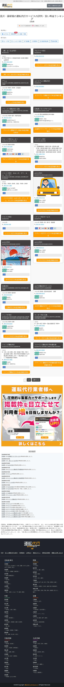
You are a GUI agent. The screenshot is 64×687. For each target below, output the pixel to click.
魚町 (46, 618)
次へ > (36, 380)
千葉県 (35, 580)
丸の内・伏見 (14, 634)
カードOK (6, 41)
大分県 (35, 658)
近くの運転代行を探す (11, 553)
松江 (7, 647)
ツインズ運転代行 (8, 345)
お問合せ (28, 553)
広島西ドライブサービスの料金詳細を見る (48, 130)
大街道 (7, 672)
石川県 (6, 608)
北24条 (13, 565)
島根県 (6, 646)
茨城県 (35, 564)
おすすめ (6, 34)
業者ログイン (37, 553)
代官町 (10, 647)
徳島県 (6, 662)
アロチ (39, 626)
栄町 (55, 582)
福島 (20, 592)
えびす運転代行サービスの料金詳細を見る (48, 307)
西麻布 (36, 586)
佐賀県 (35, 646)
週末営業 (54, 41)
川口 (39, 578)
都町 (35, 660)
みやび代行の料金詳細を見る (48, 210)
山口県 (6, 658)
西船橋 (36, 582)
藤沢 (34, 592)
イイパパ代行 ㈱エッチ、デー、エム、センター (14, 174)
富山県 (6, 604)
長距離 (27, 41)
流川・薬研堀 (13, 656)
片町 (7, 613)
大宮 (35, 578)
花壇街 (40, 586)
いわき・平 (15, 592)
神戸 (43, 618)
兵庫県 (35, 616)
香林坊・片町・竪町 (11, 609)
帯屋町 (7, 676)
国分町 (7, 579)
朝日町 (7, 643)
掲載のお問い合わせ (57, 553)
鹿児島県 (35, 666)
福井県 (6, 612)
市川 (45, 582)
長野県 (6, 620)
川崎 (42, 590)
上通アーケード (38, 656)
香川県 (6, 666)
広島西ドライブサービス (43, 109)
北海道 (6, 564)
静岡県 (6, 628)
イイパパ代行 (7, 217)
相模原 (51, 590)
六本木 (44, 586)
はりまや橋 (13, 676)
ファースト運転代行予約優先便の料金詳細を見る (48, 364)
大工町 (36, 565)
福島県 (6, 590)
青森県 (6, 569)
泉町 (43, 569)
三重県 (35, 599)
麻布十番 (49, 586)
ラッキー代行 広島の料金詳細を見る (48, 338)
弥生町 (11, 643)
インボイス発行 (17, 41)
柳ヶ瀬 (7, 626)
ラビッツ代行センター (10, 139)
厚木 (48, 590)
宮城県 (6, 578)
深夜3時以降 (44, 41)
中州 (39, 643)
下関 (7, 660)
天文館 (36, 668)
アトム (4, 81)
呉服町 (7, 630)
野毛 (35, 590)
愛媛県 (6, 671)
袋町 (16, 622)
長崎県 (35, 650)
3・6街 (17, 565)
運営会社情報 (46, 553)
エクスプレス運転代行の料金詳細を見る (48, 96)
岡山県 (6, 650)
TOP (2, 553)
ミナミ (39, 613)
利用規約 (21, 553)
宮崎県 (35, 662)
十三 (43, 613)
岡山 (7, 652)
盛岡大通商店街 (10, 575)
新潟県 (6, 599)
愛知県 (6, 632)
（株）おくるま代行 (9, 51)
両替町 (11, 630)
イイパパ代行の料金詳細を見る (16, 233)
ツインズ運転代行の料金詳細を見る (15, 372)
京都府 (35, 608)
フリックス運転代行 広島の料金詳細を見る (16, 131)
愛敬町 (36, 647)
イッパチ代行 (7, 315)
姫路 (40, 618)
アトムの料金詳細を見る (15, 102)
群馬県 (35, 572)
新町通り (16, 571)
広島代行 (5, 286)
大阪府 (35, 612)
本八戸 (7, 571)
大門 (5, 567)
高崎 (39, 574)
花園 (21, 565)
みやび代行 (38, 173)
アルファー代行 (39, 51)
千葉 (48, 582)
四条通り (36, 609)
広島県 (41, 9)
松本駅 (20, 622)
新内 (35, 626)
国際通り (40, 672)
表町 (13, 652)
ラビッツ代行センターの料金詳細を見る (16, 160)
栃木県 (35, 568)
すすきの (8, 565)
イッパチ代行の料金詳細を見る (16, 336)
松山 (35, 672)
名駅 (9, 634)
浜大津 (36, 605)
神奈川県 (35, 588)
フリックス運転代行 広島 (11, 109)
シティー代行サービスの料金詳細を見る (48, 234)
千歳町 (16, 630)
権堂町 (13, 622)
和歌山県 (35, 624)
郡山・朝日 (8, 592)
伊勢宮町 (15, 647)
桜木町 (7, 605)
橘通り (41, 664)
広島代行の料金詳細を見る (15, 307)
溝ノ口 (56, 590)
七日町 (7, 588)
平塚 (45, 590)
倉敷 (10, 652)
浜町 (43, 652)
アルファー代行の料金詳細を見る (48, 65)
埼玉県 (35, 576)
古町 (7, 601)
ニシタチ (36, 664)
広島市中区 (45, 9)
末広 (13, 567)
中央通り (8, 622)
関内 (39, 590)
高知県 (6, 675)
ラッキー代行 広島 (40, 315)
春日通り (11, 618)
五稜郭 (9, 567)
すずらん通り (26, 565)
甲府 (7, 618)
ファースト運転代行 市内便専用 (16, 478)
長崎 (35, 652)
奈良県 (35, 620)
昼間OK (35, 41)
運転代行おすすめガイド (35, 9)
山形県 (6, 586)
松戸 (40, 582)
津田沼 (51, 582)
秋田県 (6, 582)
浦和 (42, 578)
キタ (35, 613)
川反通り (8, 583)
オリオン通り (37, 569)
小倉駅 (45, 643)
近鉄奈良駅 (41, 622)
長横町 (11, 571)
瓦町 (7, 668)
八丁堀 (7, 656)
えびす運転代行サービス (43, 286)
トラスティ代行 (39, 139)
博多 (35, 643)
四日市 (36, 601)
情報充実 (14, 33)
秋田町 (7, 664)
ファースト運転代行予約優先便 (45, 345)
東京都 (35, 584)
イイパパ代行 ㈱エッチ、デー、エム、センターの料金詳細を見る (15, 199)
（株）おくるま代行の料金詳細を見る (16, 74)
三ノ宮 (36, 618)
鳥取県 (6, 642)
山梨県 (6, 616)
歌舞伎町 (54, 586)
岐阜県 (6, 624)
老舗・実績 (22, 34)
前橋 (35, 574)
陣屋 (23, 592)
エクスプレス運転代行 (42, 81)
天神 (42, 643)
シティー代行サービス (42, 217)
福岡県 (35, 642)
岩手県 (6, 574)
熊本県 (35, 654)
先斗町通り (42, 609)
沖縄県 (35, 671)
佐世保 (39, 652)
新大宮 (36, 622)
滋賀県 (35, 604)
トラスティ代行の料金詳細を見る (48, 166)
